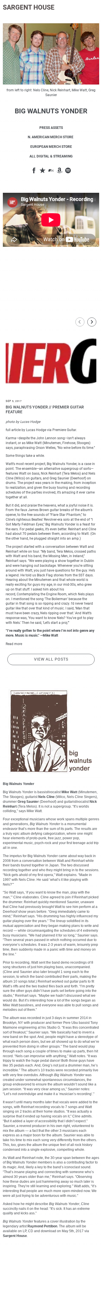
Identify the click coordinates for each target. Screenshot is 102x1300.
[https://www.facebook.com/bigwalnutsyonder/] (34, 171)
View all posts (51, 659)
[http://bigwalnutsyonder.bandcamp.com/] (51, 171)
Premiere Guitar (64, 430)
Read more (14, 644)
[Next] (91, 321)
